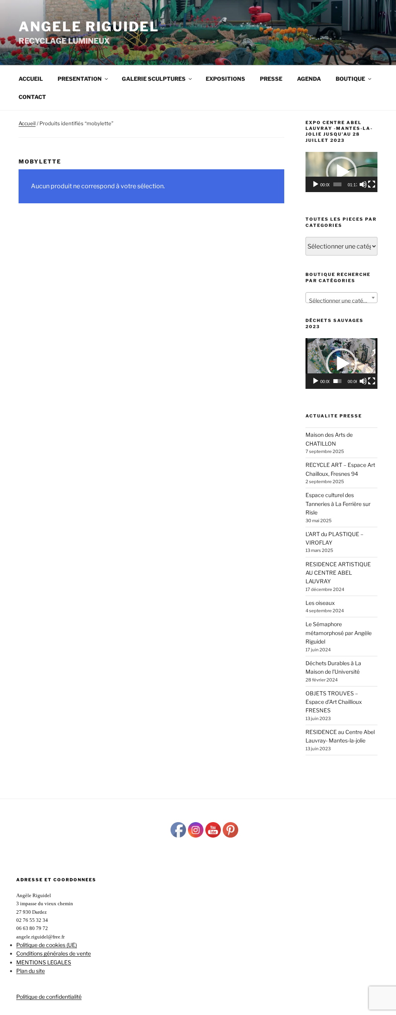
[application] (341, 172)
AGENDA (309, 78)
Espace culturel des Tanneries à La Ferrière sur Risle (338, 504)
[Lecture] (315, 184)
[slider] (337, 184)
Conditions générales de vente (53, 953)
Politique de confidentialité (49, 996)
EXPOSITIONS (225, 78)
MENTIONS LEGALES (43, 962)
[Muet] (363, 184)
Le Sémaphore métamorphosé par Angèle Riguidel (339, 633)
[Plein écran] (372, 184)
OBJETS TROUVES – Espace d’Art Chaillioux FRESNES (334, 702)
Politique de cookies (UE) (46, 945)
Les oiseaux (320, 602)
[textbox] (341, 301)
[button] (341, 172)
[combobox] (341, 297)
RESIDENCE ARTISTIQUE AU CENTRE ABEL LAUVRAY (338, 573)
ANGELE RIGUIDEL (89, 26)
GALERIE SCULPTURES (154, 78)
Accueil (31, 78)
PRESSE (271, 78)
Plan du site (30, 970)
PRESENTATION (80, 78)
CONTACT (32, 97)
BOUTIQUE (350, 78)
